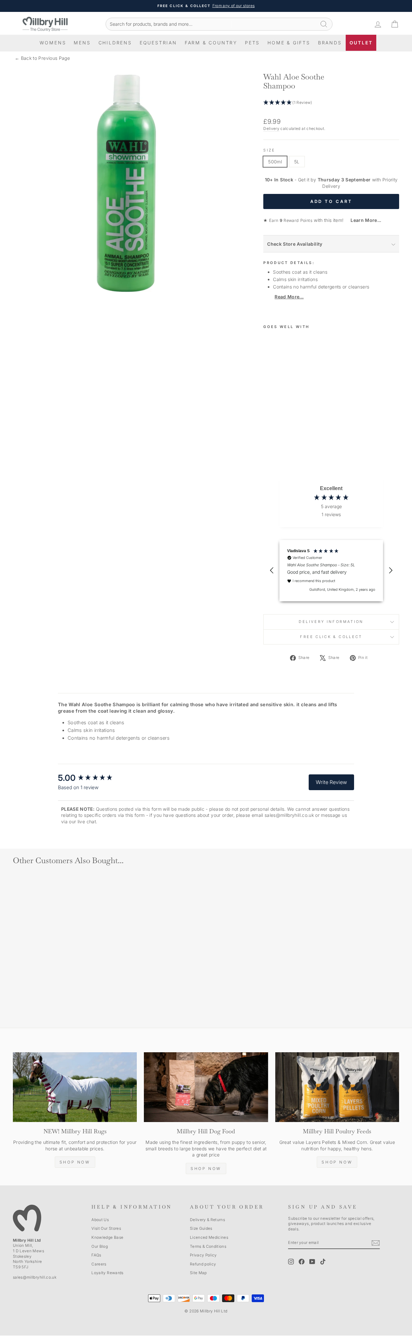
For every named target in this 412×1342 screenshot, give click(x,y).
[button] (331, 103)
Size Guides (201, 1228)
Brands (330, 42)
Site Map (198, 1272)
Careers (98, 1264)
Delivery (271, 128)
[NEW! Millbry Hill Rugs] (75, 1087)
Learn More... (363, 220)
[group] (92, 778)
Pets (252, 42)
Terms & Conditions (208, 1246)
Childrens (115, 42)
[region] (331, 571)
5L (297, 161)
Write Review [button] (331, 782)
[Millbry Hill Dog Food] (206, 1087)
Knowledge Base (107, 1237)
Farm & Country (211, 42)
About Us (100, 1219)
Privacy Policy (203, 1255)
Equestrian (158, 42)
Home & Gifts (288, 42)
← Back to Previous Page (42, 58)
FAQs (96, 1255)
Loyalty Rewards (107, 1272)
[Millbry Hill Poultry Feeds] (337, 1087)
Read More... (289, 296)
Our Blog (99, 1246)
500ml (275, 161)
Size (269, 150)
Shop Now (75, 1162)
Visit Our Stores (106, 1228)
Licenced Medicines (209, 1237)
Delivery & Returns (207, 1219)
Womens (53, 42)
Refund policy (203, 1264)
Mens (82, 42)
